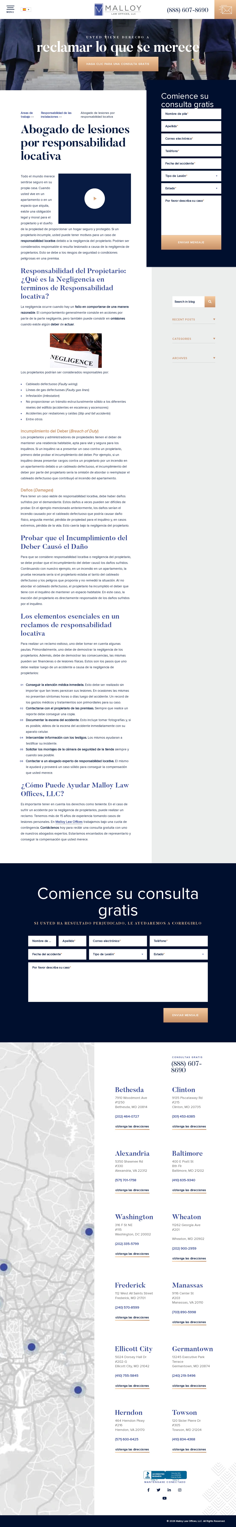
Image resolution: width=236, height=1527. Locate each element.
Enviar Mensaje (191, 242)
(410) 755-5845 (126, 1376)
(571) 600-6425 (126, 1439)
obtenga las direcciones (132, 1126)
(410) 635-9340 (183, 1180)
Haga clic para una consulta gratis (118, 64)
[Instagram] (179, 1491)
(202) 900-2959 (184, 1248)
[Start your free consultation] (225, 9)
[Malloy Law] (118, 9)
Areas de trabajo (27, 115)
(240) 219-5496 (184, 1376)
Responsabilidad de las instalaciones (56, 115)
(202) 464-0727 (127, 1116)
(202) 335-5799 (127, 1244)
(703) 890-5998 (184, 1312)
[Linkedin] (169, 1491)
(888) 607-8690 (187, 11)
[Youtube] (164, 1499)
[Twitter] (158, 1491)
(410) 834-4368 (183, 1439)
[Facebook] (148, 1491)
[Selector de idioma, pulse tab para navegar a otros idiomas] (26, 9)
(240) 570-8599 (127, 1307)
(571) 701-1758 (125, 1180)
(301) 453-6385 (183, 1116)
